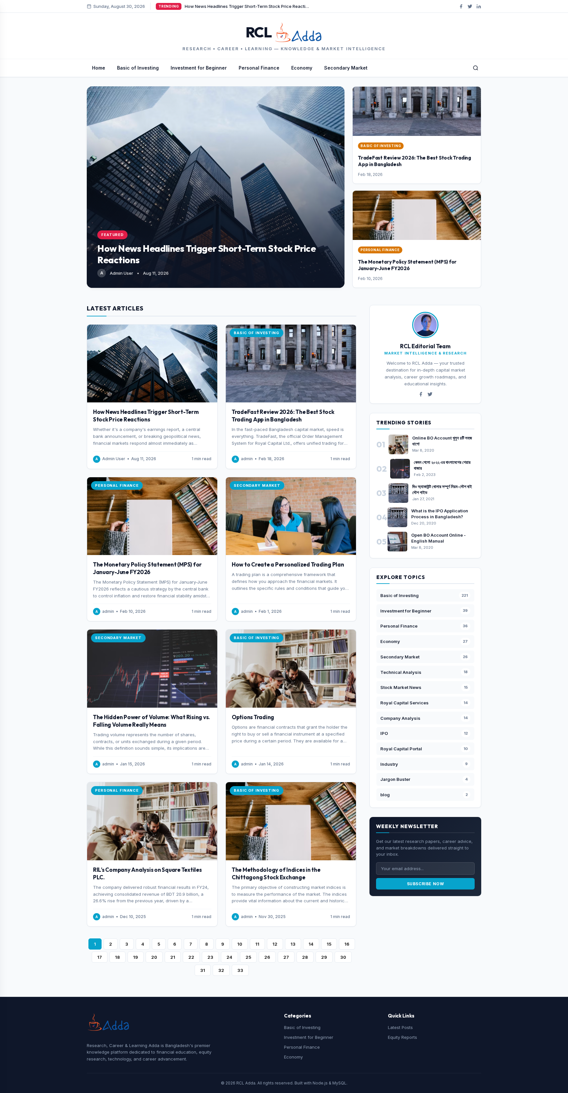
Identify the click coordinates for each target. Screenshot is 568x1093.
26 (267, 957)
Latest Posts (400, 1027)
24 (229, 957)
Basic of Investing (138, 68)
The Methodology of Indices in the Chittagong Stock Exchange (276, 873)
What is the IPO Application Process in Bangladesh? (439, 513)
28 (305, 957)
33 (240, 970)
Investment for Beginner (199, 68)
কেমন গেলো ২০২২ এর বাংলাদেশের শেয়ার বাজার (442, 465)
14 (311, 944)
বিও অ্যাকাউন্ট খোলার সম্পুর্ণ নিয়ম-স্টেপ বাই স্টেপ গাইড (442, 489)
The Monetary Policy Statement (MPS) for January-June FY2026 (407, 265)
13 (293, 944)
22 (191, 957)
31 (202, 970)
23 (210, 957)
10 (239, 944)
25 (248, 957)
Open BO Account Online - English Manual (438, 538)
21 (172, 957)
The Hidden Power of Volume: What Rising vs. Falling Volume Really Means (151, 721)
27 (286, 957)
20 (154, 957)
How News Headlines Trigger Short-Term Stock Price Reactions (146, 415)
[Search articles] (475, 68)
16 (346, 944)
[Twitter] (469, 6)
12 (274, 944)
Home (98, 68)
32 (221, 970)
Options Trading (253, 717)
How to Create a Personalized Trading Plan (288, 564)
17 (99, 957)
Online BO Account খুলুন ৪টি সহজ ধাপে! (442, 440)
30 (343, 957)
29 (324, 957)
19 (135, 957)
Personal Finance (259, 68)
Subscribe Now (425, 883)
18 (117, 957)
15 (329, 944)
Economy (301, 68)
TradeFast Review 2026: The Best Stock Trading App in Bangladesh (283, 415)
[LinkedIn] (478, 6)
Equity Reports (402, 1037)
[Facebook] (461, 6)
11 (257, 944)
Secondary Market (345, 68)
